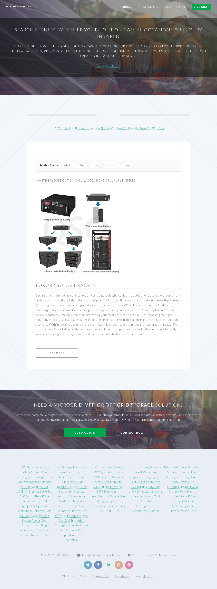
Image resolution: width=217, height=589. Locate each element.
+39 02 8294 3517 (176, 6)
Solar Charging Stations (145, 467)
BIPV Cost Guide (108, 511)
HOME (57, 127)
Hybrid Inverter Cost (71, 477)
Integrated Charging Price (145, 477)
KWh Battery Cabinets (34, 467)
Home (127, 6)
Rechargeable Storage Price (34, 477)
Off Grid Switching (34, 525)
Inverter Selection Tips (71, 486)
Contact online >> (108, 65)
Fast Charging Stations (146, 482)
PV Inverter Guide (71, 482)
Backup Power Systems (34, 515)
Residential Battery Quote (34, 511)
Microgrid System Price (182, 472)
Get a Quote (85, 432)
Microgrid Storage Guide (182, 477)
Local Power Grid (182, 482)
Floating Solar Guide (182, 501)
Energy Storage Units (35, 506)
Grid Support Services (108, 486)
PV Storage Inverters (71, 467)
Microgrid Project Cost (182, 486)
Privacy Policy (102, 575)
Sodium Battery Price (71, 496)
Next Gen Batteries (71, 501)
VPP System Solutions (108, 472)
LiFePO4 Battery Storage (145, 491)
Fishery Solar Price (182, 496)
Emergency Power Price (34, 530)
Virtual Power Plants (108, 467)
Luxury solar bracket (66, 285)
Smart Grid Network (108, 482)
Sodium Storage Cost (71, 506)
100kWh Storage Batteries (34, 491)
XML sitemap (122, 575)
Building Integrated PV (109, 501)
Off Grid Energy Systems (71, 515)
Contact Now (132, 432)
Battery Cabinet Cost (34, 472)
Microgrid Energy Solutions (182, 467)
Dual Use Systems (182, 506)
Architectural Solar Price (108, 496)
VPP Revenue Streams (108, 477)
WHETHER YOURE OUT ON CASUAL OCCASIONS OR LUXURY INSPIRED (114, 127)
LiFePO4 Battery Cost (145, 496)
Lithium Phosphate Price (145, 501)
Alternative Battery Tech (71, 511)
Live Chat (201, 6)
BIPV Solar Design (108, 491)
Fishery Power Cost (182, 511)
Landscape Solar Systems (108, 506)
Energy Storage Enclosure (34, 482)
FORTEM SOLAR (19, 6)
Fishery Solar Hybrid (182, 491)
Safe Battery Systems (145, 511)
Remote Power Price (71, 530)
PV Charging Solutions (145, 486)
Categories (149, 6)
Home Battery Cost (34, 501)
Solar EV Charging (145, 472)
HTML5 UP (149, 575)
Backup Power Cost (34, 520)
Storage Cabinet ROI (34, 486)
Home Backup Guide (34, 535)
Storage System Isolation (71, 525)
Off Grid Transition (71, 520)
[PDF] (149, 334)
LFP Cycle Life (145, 506)
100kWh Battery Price (34, 496)
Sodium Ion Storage (71, 491)
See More (57, 353)
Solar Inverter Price (71, 472)
